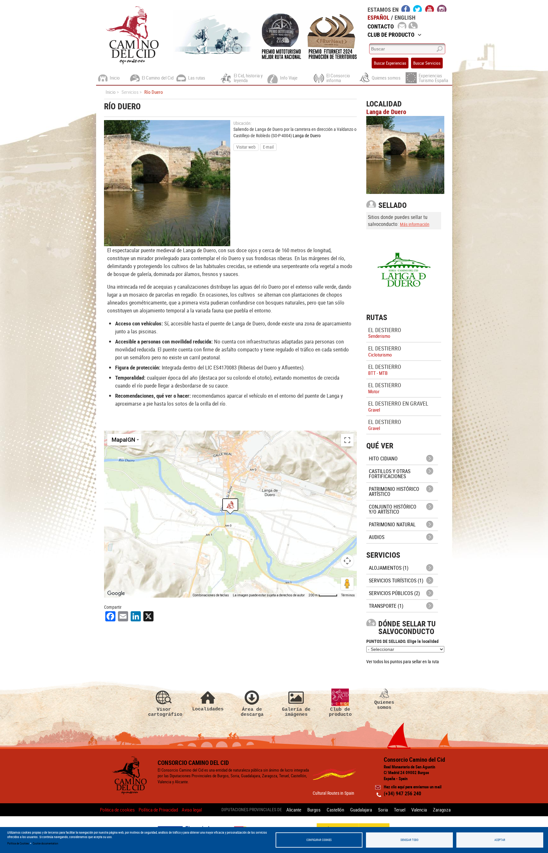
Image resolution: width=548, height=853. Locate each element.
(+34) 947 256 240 (402, 793)
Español (378, 17)
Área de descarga (252, 712)
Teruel (399, 809)
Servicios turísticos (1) (396, 580)
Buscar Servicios (426, 63)
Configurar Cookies (319, 840)
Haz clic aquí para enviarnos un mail (412, 787)
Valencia (419, 809)
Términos (348, 595)
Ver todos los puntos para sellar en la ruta (402, 661)
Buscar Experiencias (390, 63)
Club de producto (340, 712)
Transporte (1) (386, 605)
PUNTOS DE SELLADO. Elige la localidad (402, 641)
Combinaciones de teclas (210, 595)
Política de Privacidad (158, 809)
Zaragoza (442, 809)
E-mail (268, 147)
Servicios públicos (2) (394, 593)
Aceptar (499, 840)
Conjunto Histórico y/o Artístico (392, 509)
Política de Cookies (18, 843)
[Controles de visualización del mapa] (347, 561)
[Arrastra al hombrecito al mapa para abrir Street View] (347, 583)
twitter (417, 8)
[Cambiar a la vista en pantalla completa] (347, 440)
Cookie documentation (45, 843)
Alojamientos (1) (388, 567)
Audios (376, 537)
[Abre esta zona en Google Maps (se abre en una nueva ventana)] (116, 593)
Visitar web (246, 147)
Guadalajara (361, 809)
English (405, 17)
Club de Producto (391, 34)
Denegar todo (409, 840)
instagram (442, 8)
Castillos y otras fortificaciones (389, 474)
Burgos (314, 809)
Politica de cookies (117, 809)
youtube (429, 8)
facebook (405, 8)
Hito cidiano (383, 458)
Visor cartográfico (164, 712)
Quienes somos (384, 705)
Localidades (208, 709)
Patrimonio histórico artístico (394, 491)
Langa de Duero (307, 135)
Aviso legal (192, 809)
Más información (414, 224)
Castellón (335, 809)
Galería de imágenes (296, 712)
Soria (383, 809)
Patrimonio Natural (392, 524)
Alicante (293, 809)
